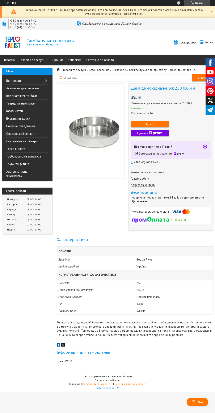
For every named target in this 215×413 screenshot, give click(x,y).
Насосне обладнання (20, 126)
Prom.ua (127, 376)
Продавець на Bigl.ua (107, 380)
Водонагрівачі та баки (21, 96)
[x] (63, 345)
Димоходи (119, 70)
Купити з (142, 133)
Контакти (74, 59)
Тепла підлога (15, 149)
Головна (9, 59)
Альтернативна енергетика (17, 173)
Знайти (202, 77)
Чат (200, 402)
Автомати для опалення (22, 88)
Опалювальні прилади (21, 134)
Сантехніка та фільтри (22, 141)
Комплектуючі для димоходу (148, 70)
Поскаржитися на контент (97, 383)
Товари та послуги (31, 59)
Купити (150, 124)
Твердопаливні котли (20, 103)
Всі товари (13, 81)
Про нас (57, 59)
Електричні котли (18, 118)
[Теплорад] (12, 43)
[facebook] (58, 345)
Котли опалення (99, 70)
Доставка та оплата (99, 59)
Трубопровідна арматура (23, 156)
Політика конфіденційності (130, 383)
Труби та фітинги (18, 164)
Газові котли (14, 111)
